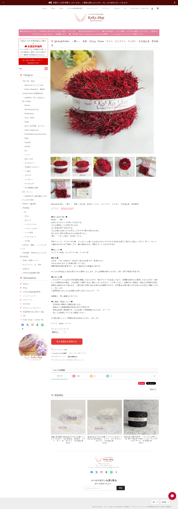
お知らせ (26, 269)
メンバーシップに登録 (59, 353)
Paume (27, 105)
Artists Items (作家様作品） (33, 93)
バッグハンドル (30, 224)
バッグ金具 (28, 232)
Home (44, 8)
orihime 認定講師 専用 (31, 273)
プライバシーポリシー (32, 308)
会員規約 (168, 506)
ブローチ (27, 175)
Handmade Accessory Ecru (35, 134)
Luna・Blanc (29, 118)
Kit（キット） (28, 192)
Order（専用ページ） (31, 260)
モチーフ (27, 220)
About (53, 8)
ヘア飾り (27, 171)
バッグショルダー (31, 228)
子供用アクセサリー (32, 167)
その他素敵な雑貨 (31, 188)
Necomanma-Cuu (31, 109)
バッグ (27, 155)
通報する (153, 389)
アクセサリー (29, 163)
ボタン (27, 216)
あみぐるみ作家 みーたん (34, 126)
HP (125, 8)
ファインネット (30, 237)
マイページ (105, 8)
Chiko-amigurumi (31, 130)
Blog (61, 8)
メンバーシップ (92, 8)
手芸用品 (26, 208)
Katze (26, 122)
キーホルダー (29, 184)
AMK (26, 138)
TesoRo (27, 142)
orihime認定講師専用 (75, 8)
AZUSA (27, 146)
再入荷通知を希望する (67, 341)
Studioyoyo (29, 113)
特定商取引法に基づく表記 (33, 312)
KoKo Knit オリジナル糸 (33, 85)
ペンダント (28, 179)
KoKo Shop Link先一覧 (139, 8)
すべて (60, 376)
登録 (120, 488)
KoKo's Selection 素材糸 (34, 89)
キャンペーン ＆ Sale (32, 264)
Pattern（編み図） (30, 204)
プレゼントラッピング (60, 329)
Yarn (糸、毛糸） (29, 81)
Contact (117, 8)
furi (25, 151)
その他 (27, 241)
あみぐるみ (28, 159)
